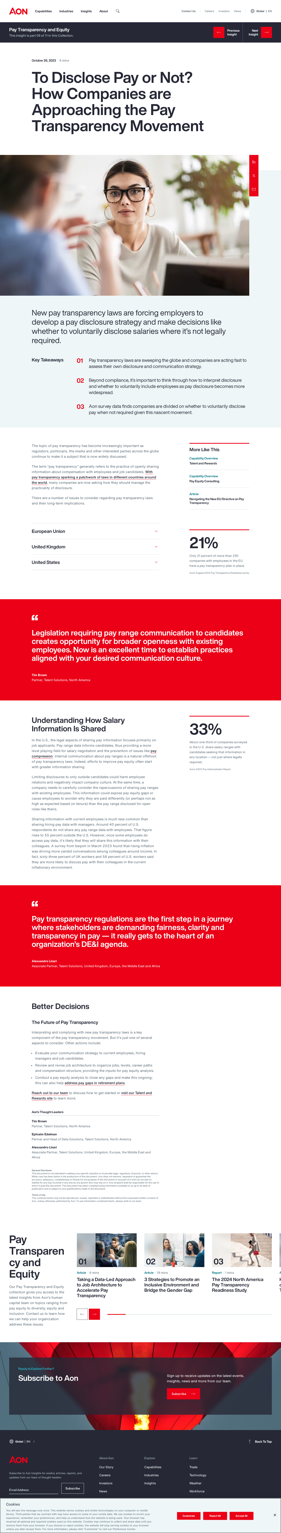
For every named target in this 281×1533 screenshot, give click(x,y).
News (237, 11)
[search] (117, 11)
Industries (66, 11)
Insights (86, 11)
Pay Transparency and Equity (39, 29)
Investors (224, 11)
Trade (193, 1467)
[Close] (275, 1515)
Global (264, 11)
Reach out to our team (50, 1092)
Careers (209, 11)
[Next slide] (94, 1314)
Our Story (106, 1467)
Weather (195, 1483)
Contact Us (189, 11)
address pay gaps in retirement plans (95, 1082)
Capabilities (43, 11)
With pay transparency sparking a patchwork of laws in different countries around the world (94, 477)
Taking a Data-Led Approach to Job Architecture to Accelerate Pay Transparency (106, 1287)
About (103, 11)
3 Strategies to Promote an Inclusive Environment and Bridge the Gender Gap (172, 1285)
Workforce (197, 1491)
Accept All (241, 1516)
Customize (189, 1516)
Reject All (215, 1516)
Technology (197, 1475)
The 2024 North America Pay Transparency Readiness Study (237, 1285)
